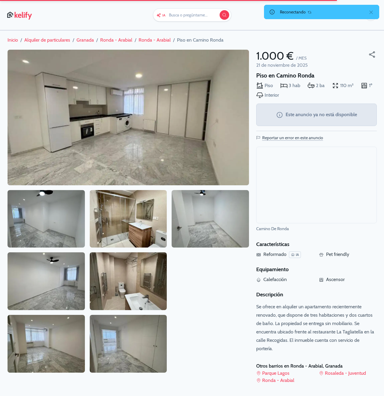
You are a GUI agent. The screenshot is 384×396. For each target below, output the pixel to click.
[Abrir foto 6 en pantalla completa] (128, 281)
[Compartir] (372, 54)
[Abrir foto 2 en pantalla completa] (46, 219)
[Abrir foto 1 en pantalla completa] (128, 117)
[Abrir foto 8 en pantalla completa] (210, 219)
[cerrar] (371, 12)
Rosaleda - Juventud (345, 373)
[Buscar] (224, 15)
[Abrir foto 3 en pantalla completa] (46, 281)
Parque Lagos (276, 373)
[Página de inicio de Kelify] (20, 15)
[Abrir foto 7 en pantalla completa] (128, 344)
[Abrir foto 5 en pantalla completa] (128, 219)
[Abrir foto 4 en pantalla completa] (46, 344)
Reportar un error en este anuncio (292, 137)
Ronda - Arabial (278, 380)
